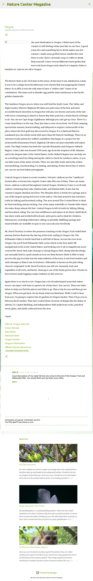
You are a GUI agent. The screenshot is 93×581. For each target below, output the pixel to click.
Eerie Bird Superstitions (27, 464)
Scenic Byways (12, 328)
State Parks (10, 332)
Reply (14, 382)
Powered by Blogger (48, 573)
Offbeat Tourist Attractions (18, 347)
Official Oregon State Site (17, 324)
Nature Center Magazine (29, 4)
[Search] (54, 4)
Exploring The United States (17, 351)
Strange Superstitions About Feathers (32, 506)
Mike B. (15, 372)
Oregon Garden (12, 339)
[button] (6, 35)
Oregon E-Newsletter (15, 343)
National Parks (12, 335)
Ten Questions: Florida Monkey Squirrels (33, 547)
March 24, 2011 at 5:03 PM (29, 372)
